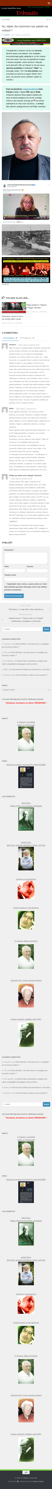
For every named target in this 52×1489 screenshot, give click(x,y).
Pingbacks (28, 338)
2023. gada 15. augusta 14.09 (21, 478)
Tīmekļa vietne (10, 575)
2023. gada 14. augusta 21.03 (29, 345)
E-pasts (30, 566)
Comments (11, 338)
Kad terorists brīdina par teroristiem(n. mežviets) (31, 669)
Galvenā (6, 20)
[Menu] (49, 3)
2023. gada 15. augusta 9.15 (26, 409)
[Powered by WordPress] (18, 1481)
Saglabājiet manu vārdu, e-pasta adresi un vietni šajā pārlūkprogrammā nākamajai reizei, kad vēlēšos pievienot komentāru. (25, 587)
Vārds (6, 566)
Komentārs (9, 550)
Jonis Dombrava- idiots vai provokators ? (31, 675)
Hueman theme (38, 1481)
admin (6, 35)
